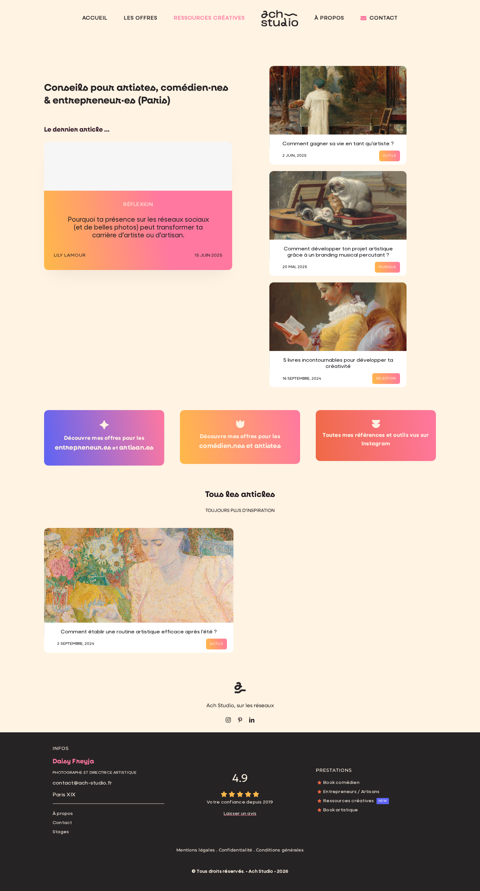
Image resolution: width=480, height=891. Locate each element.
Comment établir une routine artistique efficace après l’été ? (139, 632)
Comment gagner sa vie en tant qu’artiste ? (338, 144)
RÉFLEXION (138, 204)
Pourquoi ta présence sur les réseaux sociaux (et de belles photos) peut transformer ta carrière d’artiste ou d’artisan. (138, 227)
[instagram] (228, 720)
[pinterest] (240, 720)
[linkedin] (251, 720)
